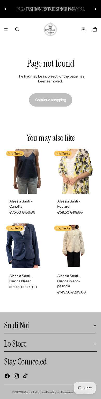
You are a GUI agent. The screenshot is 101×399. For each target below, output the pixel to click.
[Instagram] (16, 376)
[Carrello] (94, 29)
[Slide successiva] (95, 9)
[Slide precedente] (5, 9)
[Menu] (6, 29)
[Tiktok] (25, 376)
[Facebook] (7, 376)
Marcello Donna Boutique (41, 392)
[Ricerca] (17, 29)
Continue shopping (50, 99)
